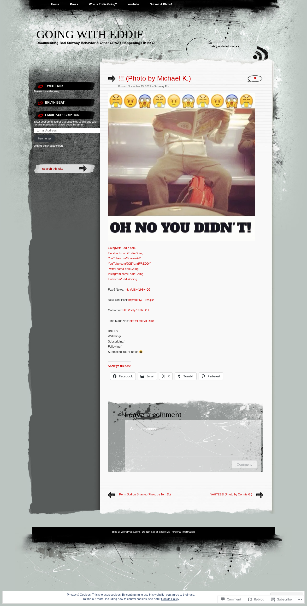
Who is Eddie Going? (103, 4)
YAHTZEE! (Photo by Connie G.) (231, 494)
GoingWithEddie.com (122, 248)
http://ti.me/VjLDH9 (142, 321)
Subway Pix (161, 86)
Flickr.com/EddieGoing (122, 279)
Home (55, 4)
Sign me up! (45, 138)
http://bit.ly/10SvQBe (141, 300)
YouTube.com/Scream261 (125, 258)
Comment (244, 464)
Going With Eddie (90, 34)
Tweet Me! (54, 86)
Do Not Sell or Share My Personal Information (168, 531)
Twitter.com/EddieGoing (123, 269)
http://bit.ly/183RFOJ (136, 310)
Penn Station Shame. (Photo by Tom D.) (145, 494)
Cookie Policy (170, 599)
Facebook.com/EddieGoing (125, 253)
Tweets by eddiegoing (46, 91)
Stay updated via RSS (225, 46)
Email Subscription (62, 115)
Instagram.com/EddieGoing (125, 274)
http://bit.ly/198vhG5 (137, 289)
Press (74, 4)
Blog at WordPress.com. (126, 531)
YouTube (133, 4)
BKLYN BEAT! (55, 102)
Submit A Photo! (161, 4)
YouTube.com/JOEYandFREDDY (129, 263)
